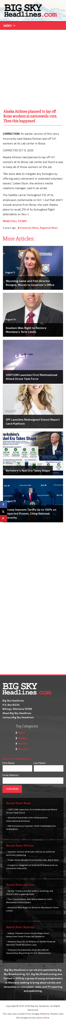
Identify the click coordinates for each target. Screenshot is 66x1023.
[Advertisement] (33, 68)
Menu (8, 26)
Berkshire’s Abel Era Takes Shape (28, 470)
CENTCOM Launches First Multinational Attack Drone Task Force (31, 376)
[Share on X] (3, 511)
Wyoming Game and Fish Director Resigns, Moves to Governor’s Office (30, 282)
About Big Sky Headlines (16, 713)
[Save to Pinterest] (3, 518)
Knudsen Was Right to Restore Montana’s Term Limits (26, 329)
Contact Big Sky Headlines (18, 717)
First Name (9, 762)
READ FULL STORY (15, 221)
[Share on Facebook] (3, 504)
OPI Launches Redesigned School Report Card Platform (33, 421)
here (46, 1017)
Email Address (11, 775)
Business (23, 748)
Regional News (49, 227)
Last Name (40, 762)
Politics (22, 738)
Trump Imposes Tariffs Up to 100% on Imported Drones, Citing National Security (31, 513)
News (35, 227)
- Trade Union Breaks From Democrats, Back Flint (32, 859)
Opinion (22, 743)
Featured (25, 227)
